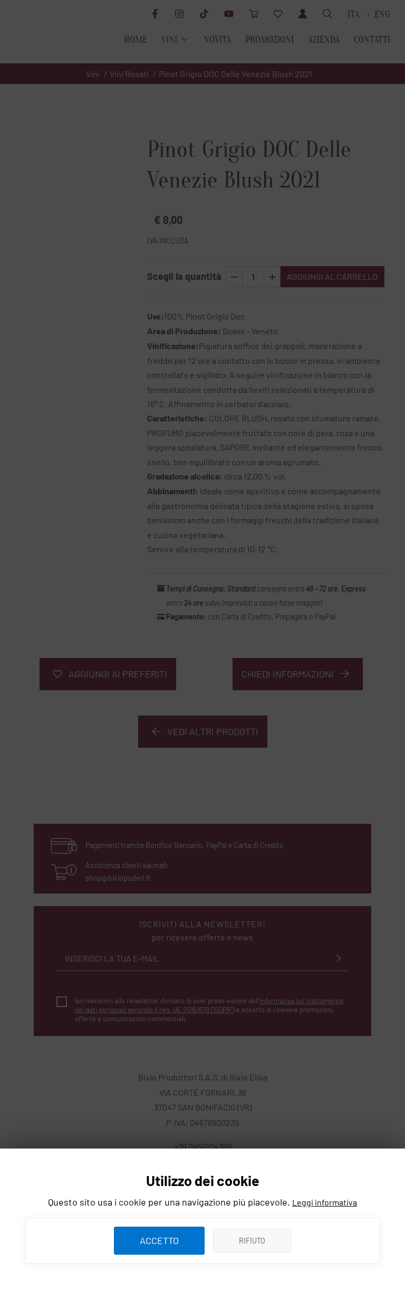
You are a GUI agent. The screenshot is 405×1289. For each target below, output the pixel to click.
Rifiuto (252, 1240)
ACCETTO (159, 1240)
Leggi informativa (324, 1202)
